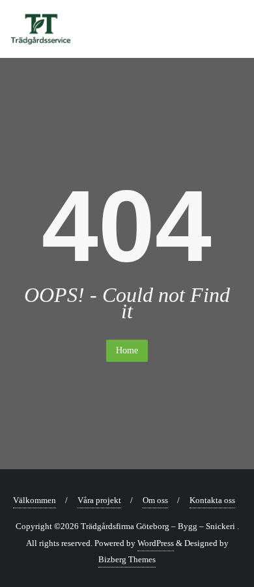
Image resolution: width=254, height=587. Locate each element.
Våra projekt (99, 500)
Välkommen (34, 500)
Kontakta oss (212, 500)
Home (127, 350)
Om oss (155, 500)
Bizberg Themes (127, 559)
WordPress (155, 543)
